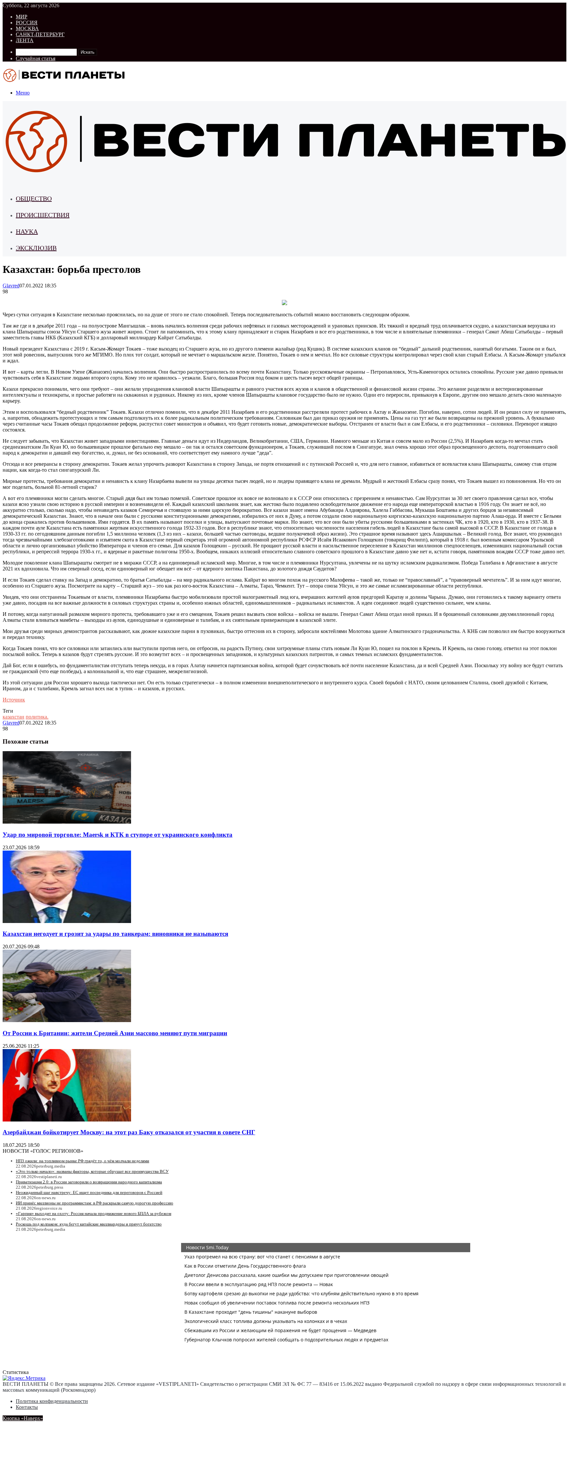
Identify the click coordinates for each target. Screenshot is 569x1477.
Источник (14, 699)
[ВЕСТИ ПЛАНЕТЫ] (64, 81)
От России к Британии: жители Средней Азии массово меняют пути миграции (115, 1033)
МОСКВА (27, 28)
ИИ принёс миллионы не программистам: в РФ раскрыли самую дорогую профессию (94, 1202)
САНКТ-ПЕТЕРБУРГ (40, 34)
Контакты (27, 1407)
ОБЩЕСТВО (34, 198)
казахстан (13, 717)
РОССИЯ (27, 22)
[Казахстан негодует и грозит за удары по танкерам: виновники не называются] (67, 921)
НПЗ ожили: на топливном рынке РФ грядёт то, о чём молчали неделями (82, 1160)
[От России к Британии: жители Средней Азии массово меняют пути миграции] (67, 1020)
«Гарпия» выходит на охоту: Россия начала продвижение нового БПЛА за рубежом (93, 1213)
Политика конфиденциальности (52, 1401)
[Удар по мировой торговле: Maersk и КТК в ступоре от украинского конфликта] (67, 822)
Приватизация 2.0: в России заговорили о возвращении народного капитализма (89, 1181)
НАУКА (27, 231)
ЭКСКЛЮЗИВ (36, 247)
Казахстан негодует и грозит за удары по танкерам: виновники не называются (115, 933)
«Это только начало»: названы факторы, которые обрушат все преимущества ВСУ (92, 1171)
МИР (21, 16)
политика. (37, 717)
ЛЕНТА (25, 40)
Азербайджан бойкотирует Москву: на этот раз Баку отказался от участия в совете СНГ (129, 1132)
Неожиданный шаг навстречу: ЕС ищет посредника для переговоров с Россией (89, 1192)
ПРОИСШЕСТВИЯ (42, 215)
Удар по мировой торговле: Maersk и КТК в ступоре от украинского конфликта (117, 834)
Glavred (11, 285)
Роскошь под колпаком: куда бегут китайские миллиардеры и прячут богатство (89, 1224)
